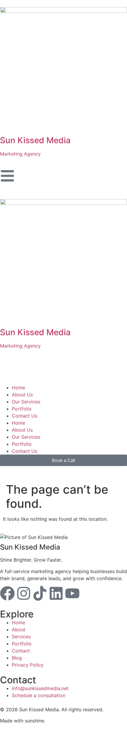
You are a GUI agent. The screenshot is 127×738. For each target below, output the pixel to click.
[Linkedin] (56, 593)
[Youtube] (72, 593)
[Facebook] (7, 593)
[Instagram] (23, 593)
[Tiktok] (39, 593)
